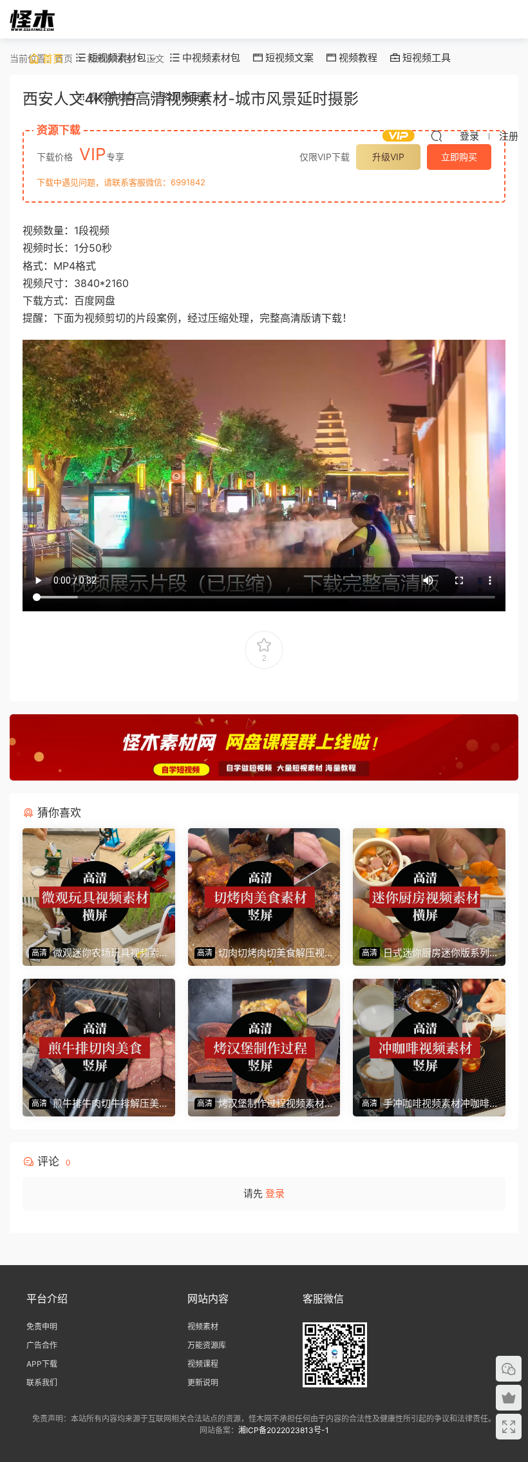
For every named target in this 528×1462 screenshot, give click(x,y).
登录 (275, 1193)
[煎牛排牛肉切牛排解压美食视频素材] (99, 1035)
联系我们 (41, 1382)
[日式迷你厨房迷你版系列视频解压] (429, 884)
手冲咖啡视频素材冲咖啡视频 (424, 1103)
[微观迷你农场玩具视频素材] (99, 884)
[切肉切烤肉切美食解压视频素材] (264, 884)
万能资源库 (206, 1345)
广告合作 (41, 1345)
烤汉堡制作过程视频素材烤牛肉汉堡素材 (259, 1103)
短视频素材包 (116, 57)
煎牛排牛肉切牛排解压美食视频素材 (94, 1103)
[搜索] (436, 135)
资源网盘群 (184, 97)
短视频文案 (288, 57)
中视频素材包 (210, 57)
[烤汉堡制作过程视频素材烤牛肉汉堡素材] (264, 1035)
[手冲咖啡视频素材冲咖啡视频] (429, 1035)
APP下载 (41, 1364)
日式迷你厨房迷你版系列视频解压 (424, 953)
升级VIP (388, 156)
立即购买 (459, 156)
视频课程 (202, 1364)
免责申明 (41, 1326)
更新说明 (202, 1382)
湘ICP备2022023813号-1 (283, 1430)
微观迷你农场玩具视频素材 (94, 953)
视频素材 (202, 1326)
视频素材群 (111, 97)
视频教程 (356, 57)
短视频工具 (425, 57)
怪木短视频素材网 (32, 19)
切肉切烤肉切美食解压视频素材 (259, 953)
